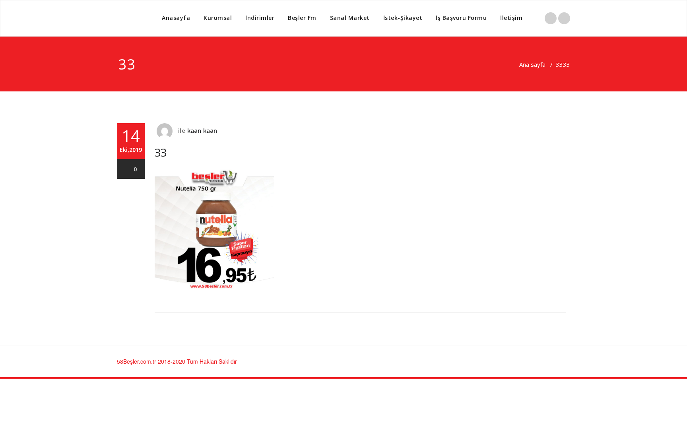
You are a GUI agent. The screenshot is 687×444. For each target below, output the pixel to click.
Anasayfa (176, 17)
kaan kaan (202, 130)
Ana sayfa (532, 64)
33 (559, 64)
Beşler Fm (302, 17)
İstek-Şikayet (403, 17)
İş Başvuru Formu (461, 17)
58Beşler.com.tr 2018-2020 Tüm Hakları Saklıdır (177, 361)
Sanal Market (350, 17)
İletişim (511, 17)
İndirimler (259, 17)
